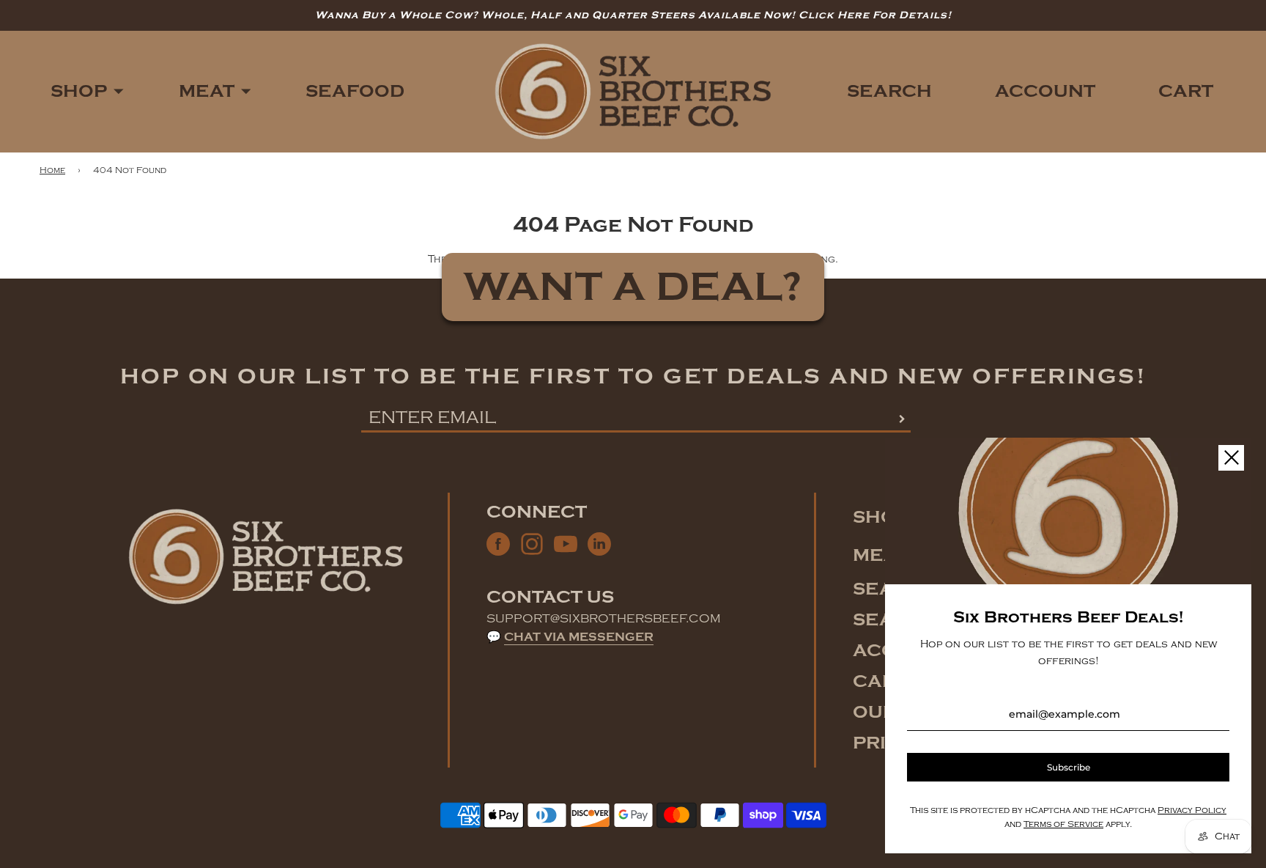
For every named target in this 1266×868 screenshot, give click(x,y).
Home (52, 170)
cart (880, 681)
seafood (355, 91)
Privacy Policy (1192, 810)
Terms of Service (1063, 824)
